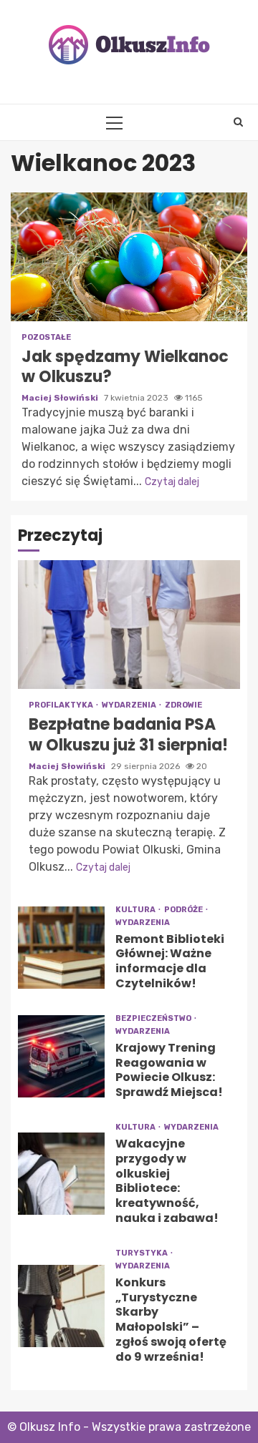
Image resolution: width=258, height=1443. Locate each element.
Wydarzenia (130, 705)
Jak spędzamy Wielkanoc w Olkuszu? (129, 256)
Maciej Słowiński (61, 398)
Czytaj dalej (172, 482)
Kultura (136, 910)
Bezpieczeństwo (154, 1018)
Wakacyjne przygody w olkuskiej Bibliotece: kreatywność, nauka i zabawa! (61, 1174)
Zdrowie (183, 705)
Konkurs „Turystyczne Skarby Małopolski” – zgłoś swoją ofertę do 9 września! (61, 1306)
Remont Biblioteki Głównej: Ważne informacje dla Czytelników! (61, 947)
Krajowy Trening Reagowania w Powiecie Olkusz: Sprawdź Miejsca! (61, 1056)
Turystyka (142, 1253)
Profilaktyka (62, 705)
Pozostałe (46, 337)
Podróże (184, 910)
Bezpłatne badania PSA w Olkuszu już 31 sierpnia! (129, 624)
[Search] (238, 122)
